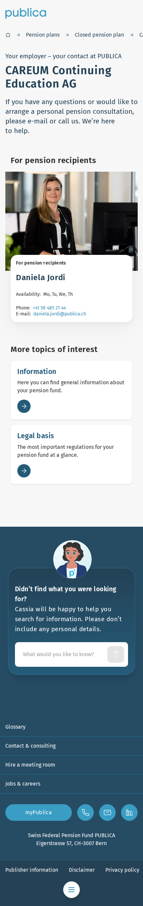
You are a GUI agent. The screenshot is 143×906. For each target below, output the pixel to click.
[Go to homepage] (25, 13)
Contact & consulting (30, 746)
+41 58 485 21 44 (49, 308)
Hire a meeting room (30, 765)
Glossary (15, 727)
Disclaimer (82, 870)
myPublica (38, 812)
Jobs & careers (22, 784)
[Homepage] (8, 35)
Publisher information (31, 870)
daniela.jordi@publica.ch (59, 314)
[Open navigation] (71, 889)
